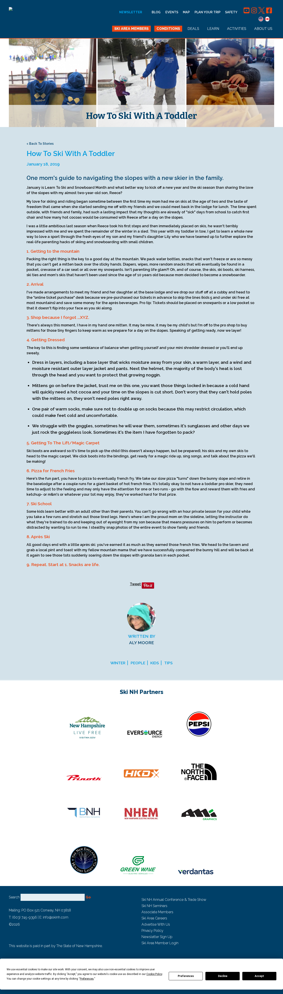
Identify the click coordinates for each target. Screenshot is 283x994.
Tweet (135, 584)
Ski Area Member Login (160, 943)
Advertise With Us (156, 924)
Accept (259, 976)
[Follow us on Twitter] (262, 12)
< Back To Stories (40, 143)
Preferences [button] (87, 978)
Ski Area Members (131, 29)
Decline (222, 976)
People (138, 663)
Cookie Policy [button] (154, 974)
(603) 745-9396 (24, 917)
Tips (168, 663)
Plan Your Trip (207, 12)
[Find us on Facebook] (269, 12)
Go (88, 897)
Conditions (168, 29)
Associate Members (157, 912)
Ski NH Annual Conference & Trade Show (174, 900)
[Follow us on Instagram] (254, 12)
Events (171, 12)
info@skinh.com (55, 917)
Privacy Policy (152, 931)
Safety (231, 12)
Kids (154, 663)
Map (186, 12)
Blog (156, 12)
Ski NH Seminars (154, 906)
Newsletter (130, 12)
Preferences (186, 976)
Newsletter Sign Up (157, 937)
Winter (117, 663)
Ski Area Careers (154, 918)
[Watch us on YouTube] (247, 12)
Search (14, 897)
